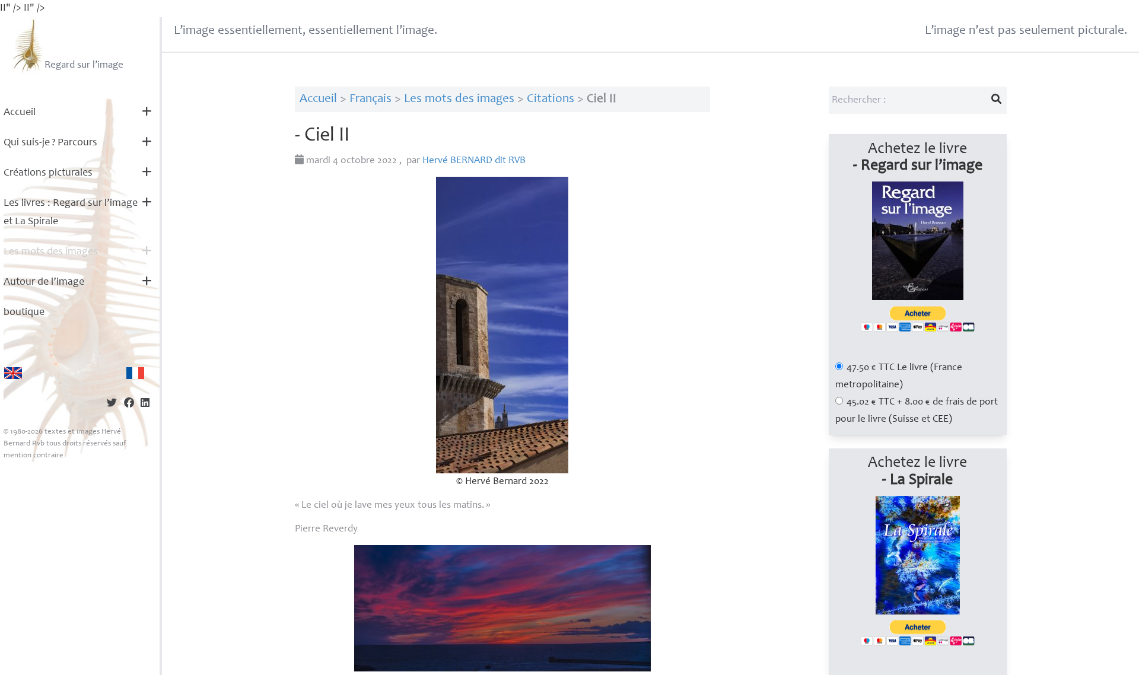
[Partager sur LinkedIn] (145, 404)
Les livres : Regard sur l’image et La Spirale (71, 212)
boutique (24, 312)
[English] (13, 373)
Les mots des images (51, 252)
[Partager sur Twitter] (112, 404)
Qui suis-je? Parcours (50, 143)
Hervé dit (474, 161)
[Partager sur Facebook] (129, 404)
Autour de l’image (44, 282)
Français (370, 99)
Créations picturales (48, 173)
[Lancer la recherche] (996, 100)
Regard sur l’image (83, 66)
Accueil (20, 112)
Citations (550, 99)
